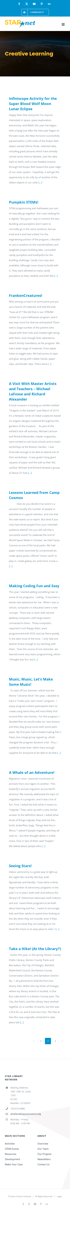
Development (12, 1159)
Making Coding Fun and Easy (34, 585)
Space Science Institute (20, 1196)
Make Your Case (14, 1164)
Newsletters (44, 1159)
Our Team (43, 1148)
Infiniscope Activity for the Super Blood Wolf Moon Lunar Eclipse (33, 103)
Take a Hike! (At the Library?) (35, 948)
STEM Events (12, 1148)
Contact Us (43, 1164)
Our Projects (44, 1154)
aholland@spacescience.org (21, 1113)
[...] (40, 182)
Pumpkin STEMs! (23, 202)
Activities (10, 1143)
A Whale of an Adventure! (31, 772)
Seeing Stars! (20, 865)
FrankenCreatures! (25, 295)
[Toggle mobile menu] (63, 24)
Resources (10, 1154)
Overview (42, 1143)
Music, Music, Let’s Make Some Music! (31, 682)
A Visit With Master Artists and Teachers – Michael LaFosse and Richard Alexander (32, 391)
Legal (59, 1196)
